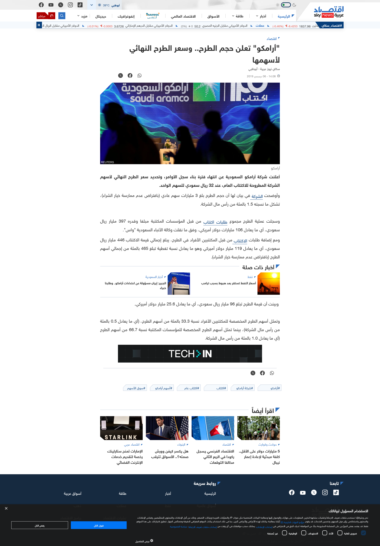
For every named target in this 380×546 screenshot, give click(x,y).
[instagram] (325, 493)
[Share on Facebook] (130, 76)
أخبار (168, 493)
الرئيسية (284, 16)
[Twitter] (61, 5)
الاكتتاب (239, 240)
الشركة (256, 195)
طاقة (122, 493)
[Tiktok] (80, 5)
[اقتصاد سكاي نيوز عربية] (320, 12)
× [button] (6, 508)
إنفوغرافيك (126, 16)
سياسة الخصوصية (178, 526)
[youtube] (303, 493)
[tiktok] (336, 493)
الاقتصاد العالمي (183, 16)
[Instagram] (70, 5)
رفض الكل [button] (40, 525)
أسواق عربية (72, 493)
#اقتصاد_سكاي (332, 25)
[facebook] (291, 493)
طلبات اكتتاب (215, 221)
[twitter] (314, 493)
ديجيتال (100, 16)
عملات (274, 25)
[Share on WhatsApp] (139, 76)
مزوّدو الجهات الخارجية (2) (292, 522)
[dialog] (190, 525)
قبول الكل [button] (98, 525)
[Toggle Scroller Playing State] (39, 25)
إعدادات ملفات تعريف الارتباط (203, 526)
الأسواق (213, 16)
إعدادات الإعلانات (264, 526)
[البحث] (61, 15)
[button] (104, 5)
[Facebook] (41, 5)
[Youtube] (51, 5)
